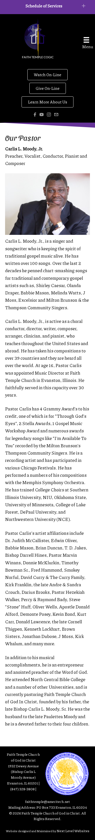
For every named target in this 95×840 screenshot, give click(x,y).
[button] (47, 6)
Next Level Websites (73, 830)
